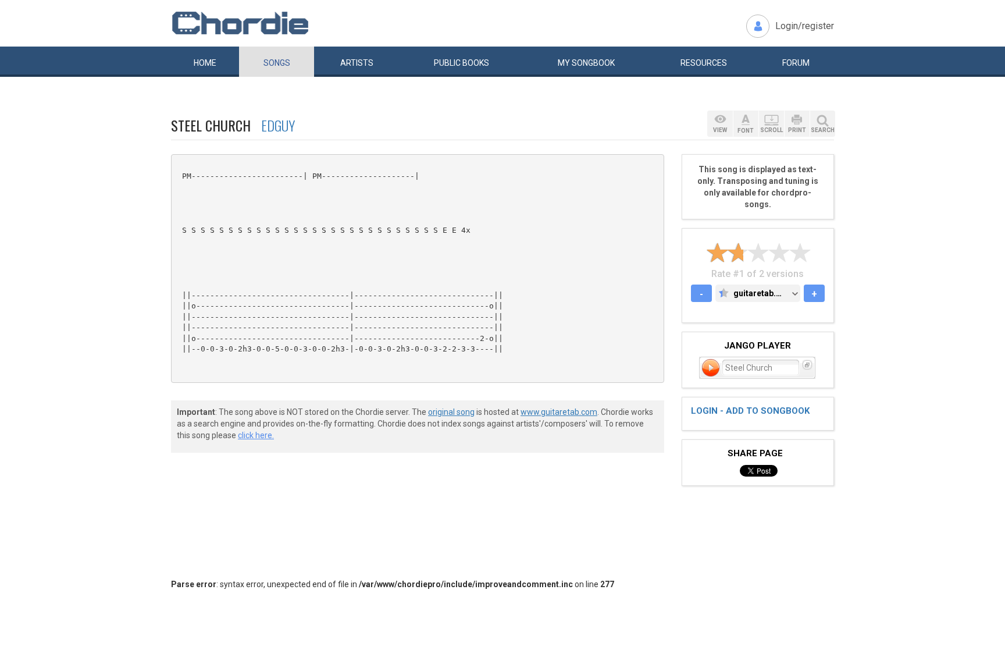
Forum (796, 63)
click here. (256, 435)
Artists (356, 63)
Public (461, 63)
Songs (276, 63)
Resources (703, 63)
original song (451, 412)
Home (205, 63)
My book (586, 63)
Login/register (804, 25)
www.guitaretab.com (559, 412)
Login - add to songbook (750, 411)
